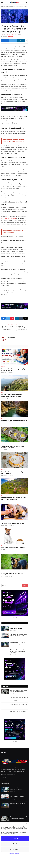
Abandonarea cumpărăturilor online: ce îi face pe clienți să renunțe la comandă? (18, 635)
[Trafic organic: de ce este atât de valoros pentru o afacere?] (5, 628)
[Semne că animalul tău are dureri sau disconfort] (14, 561)
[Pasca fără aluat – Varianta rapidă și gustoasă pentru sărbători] (14, 460)
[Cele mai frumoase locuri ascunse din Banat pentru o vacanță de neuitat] (14, 486)
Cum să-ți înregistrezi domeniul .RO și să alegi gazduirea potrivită (18, 691)
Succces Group (9, 34)
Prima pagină (3, 6)
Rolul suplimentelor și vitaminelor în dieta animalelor (13, 548)
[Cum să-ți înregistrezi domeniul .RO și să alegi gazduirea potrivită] (5, 691)
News (8, 6)
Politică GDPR (17, 853)
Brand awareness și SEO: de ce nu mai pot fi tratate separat (18, 643)
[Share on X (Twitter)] (13, 40)
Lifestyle (11, 36)
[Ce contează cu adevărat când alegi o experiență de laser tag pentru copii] (14, 16)
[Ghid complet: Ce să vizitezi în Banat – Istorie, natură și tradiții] (14, 409)
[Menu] (2, 2)
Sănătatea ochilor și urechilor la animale (12, 523)
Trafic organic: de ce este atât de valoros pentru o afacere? (17, 627)
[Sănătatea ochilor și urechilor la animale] (14, 512)
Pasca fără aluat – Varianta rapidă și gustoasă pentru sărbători (14, 472)
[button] (27, 823)
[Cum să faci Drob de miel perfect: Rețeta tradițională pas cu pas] (14, 434)
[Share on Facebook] (5, 40)
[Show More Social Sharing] (26, 40)
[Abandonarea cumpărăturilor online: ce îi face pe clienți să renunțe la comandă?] (5, 635)
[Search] (27, 2)
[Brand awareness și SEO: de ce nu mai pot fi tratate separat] (5, 644)
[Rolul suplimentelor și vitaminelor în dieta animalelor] (14, 536)
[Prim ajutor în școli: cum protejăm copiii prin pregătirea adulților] (14, 357)
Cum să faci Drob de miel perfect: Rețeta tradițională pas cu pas (12, 446)
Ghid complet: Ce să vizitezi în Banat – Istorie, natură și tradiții (14, 421)
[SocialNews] (14, 2)
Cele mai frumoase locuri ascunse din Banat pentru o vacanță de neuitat (13, 498)
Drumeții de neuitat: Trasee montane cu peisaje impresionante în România (12, 395)
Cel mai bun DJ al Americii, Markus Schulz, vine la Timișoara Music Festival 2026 (18, 651)
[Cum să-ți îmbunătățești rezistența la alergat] (5, 699)
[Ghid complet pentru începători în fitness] (5, 713)
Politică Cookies (11, 853)
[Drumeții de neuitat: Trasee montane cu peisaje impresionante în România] (14, 383)
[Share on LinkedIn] (21, 40)
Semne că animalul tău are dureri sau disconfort (12, 574)
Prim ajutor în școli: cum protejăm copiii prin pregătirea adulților (14, 369)
